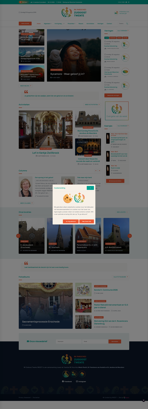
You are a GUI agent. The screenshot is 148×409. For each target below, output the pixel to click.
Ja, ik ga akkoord (71, 221)
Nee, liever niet (86, 221)
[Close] (90, 188)
